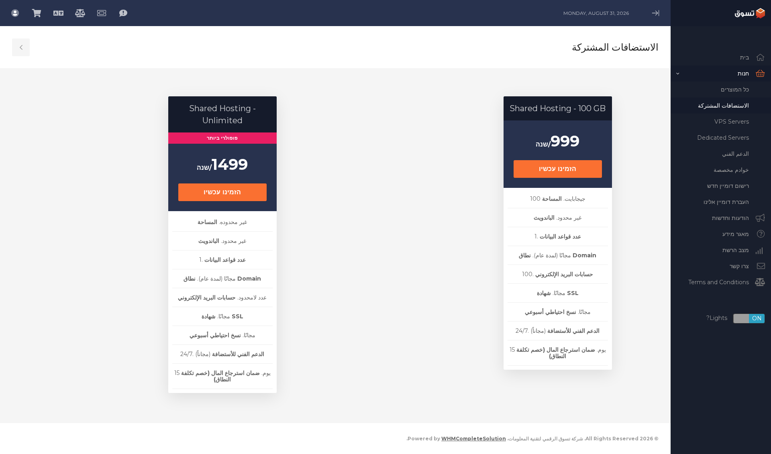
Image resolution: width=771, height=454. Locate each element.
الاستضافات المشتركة (723, 105)
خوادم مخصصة (731, 169)
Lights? (734, 318)
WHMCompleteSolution (473, 439)
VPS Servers (731, 121)
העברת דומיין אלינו (726, 202)
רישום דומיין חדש (728, 185)
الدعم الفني (735, 153)
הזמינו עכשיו (557, 169)
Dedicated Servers (723, 137)
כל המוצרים (735, 89)
